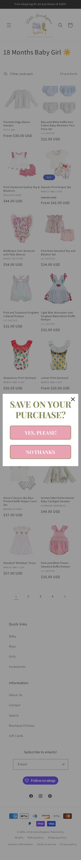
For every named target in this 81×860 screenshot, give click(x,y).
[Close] (73, 399)
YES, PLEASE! (40, 432)
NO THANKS (40, 452)
